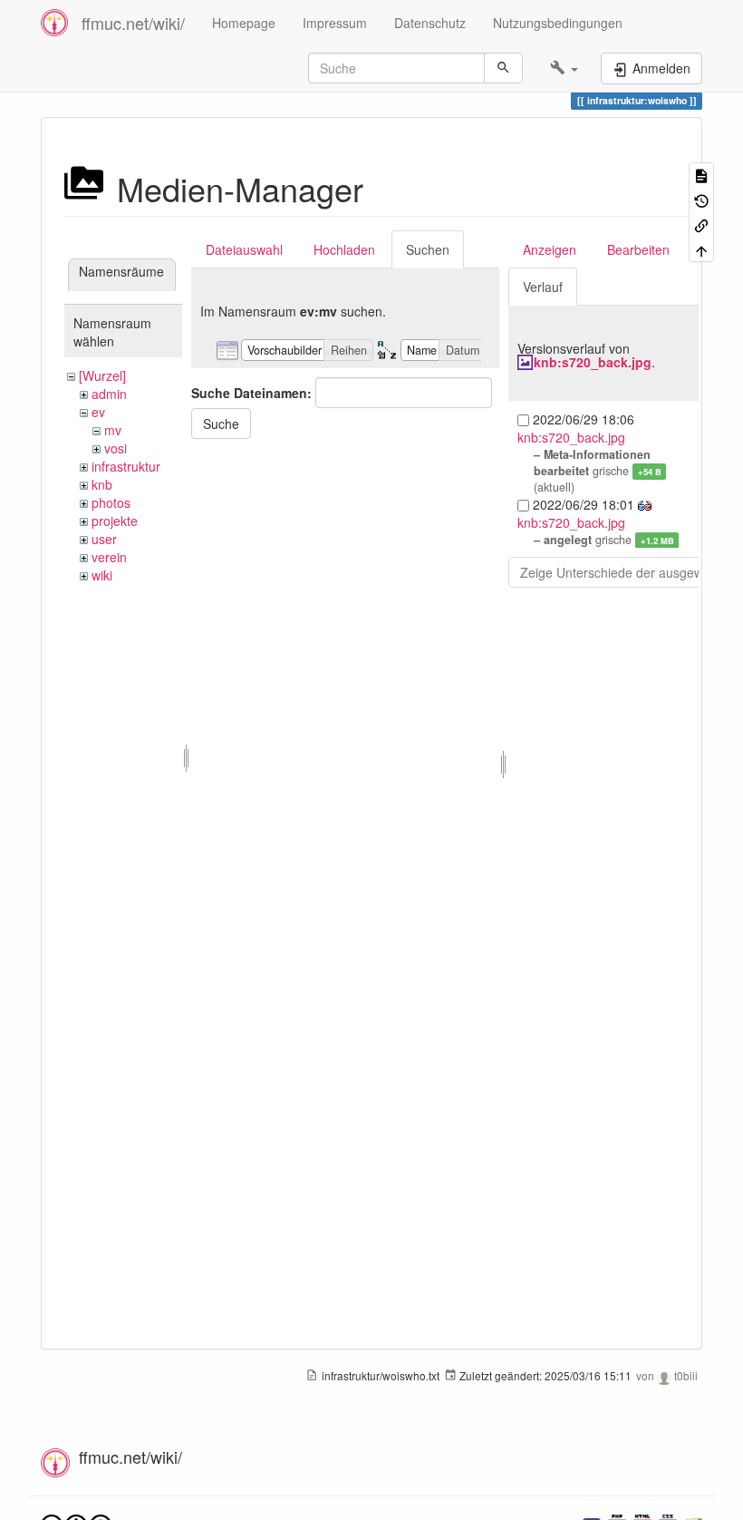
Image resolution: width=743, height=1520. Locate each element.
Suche (221, 423)
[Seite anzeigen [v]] (701, 174)
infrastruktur (126, 466)
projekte (115, 521)
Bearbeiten (638, 249)
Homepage (243, 23)
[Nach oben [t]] (701, 249)
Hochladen (344, 249)
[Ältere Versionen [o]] (701, 199)
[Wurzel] (102, 375)
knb (102, 484)
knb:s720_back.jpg (592, 362)
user (104, 539)
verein (109, 557)
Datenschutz (430, 23)
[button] (564, 68)
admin (109, 394)
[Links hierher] (701, 224)
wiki (102, 575)
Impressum (335, 23)
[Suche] (503, 68)
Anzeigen (549, 249)
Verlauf (543, 287)
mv (112, 430)
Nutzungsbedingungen (557, 23)
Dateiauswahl (244, 249)
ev (98, 412)
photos (111, 502)
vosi (115, 448)
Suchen (427, 249)
